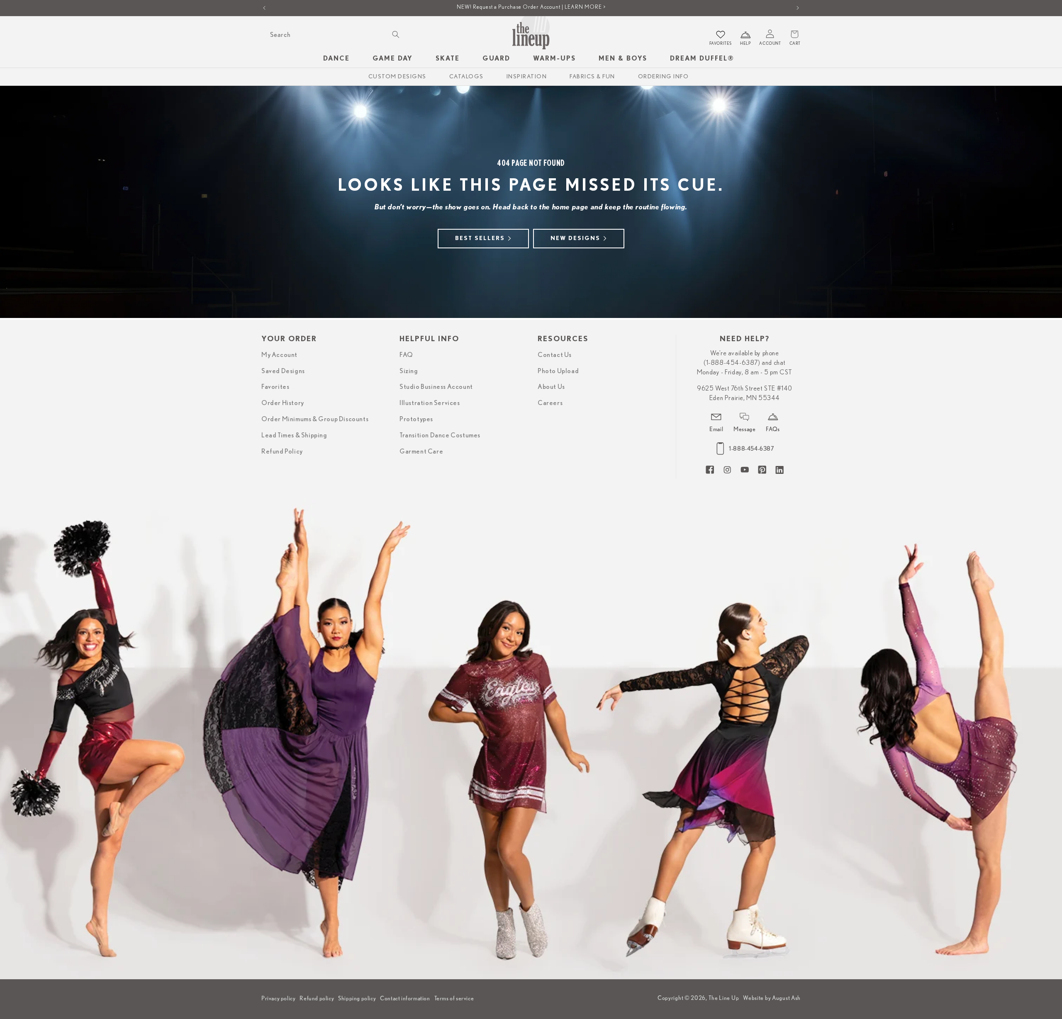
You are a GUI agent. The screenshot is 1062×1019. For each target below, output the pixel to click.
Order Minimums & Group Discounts (314, 418)
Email (716, 428)
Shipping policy (357, 998)
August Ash (786, 998)
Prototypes (416, 418)
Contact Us (555, 354)
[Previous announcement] (264, 8)
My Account (279, 354)
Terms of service (454, 998)
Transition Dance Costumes (439, 435)
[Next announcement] (798, 8)
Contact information (405, 998)
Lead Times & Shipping (294, 435)
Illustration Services (429, 402)
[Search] (396, 34)
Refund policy (317, 998)
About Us (551, 386)
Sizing (408, 370)
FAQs (772, 428)
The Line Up (724, 998)
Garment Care (421, 451)
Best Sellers (480, 238)
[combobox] (334, 34)
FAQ (406, 354)
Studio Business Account (436, 386)
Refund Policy (282, 451)
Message (744, 428)
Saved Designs (283, 370)
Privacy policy (278, 998)
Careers (550, 402)
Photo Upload (558, 370)
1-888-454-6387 (751, 448)
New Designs (575, 238)
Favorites (275, 386)
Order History (282, 402)
